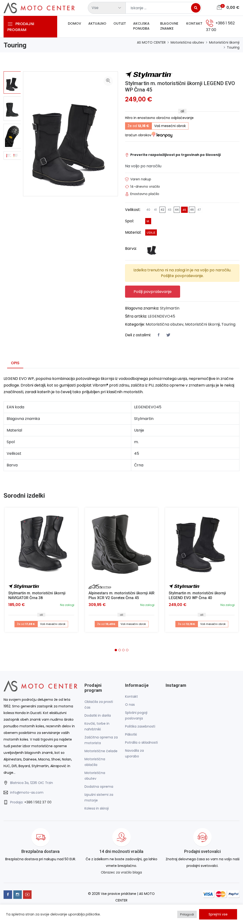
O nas (130, 704)
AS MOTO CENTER (151, 42)
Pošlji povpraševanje (153, 291)
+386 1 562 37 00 (37, 802)
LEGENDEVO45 (161, 316)
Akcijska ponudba (141, 26)
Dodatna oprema (98, 786)
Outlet (119, 23)
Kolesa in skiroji (96, 808)
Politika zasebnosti (140, 726)
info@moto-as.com (26, 792)
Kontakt (194, 23)
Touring (233, 47)
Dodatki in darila (97, 715)
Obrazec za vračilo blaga (121, 872)
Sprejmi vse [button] (218, 914)
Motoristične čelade (100, 751)
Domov (74, 23)
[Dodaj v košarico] (41, 544)
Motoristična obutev (187, 42)
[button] (116, 650)
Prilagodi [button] (187, 914)
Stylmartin (169, 308)
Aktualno (97, 23)
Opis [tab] (15, 363)
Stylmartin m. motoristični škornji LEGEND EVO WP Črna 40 (197, 595)
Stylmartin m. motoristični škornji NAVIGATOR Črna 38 (36, 595)
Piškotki (131, 734)
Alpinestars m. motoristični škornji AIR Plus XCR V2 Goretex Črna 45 (121, 595)
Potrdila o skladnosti (141, 742)
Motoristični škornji (224, 42)
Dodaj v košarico (43, 546)
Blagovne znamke (169, 26)
